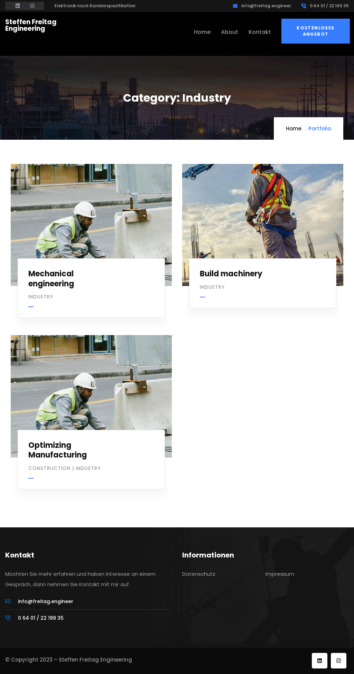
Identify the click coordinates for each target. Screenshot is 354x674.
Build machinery (231, 273)
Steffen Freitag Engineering (31, 25)
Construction (49, 468)
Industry (41, 296)
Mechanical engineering (51, 278)
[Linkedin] (319, 660)
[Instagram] (338, 660)
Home (293, 128)
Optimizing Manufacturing (57, 450)
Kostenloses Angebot (315, 31)
